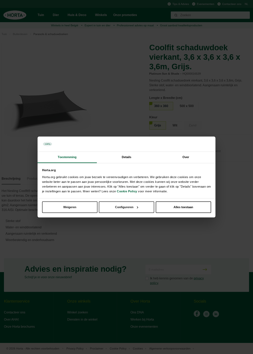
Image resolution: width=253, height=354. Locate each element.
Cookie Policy (127, 191)
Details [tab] (126, 157)
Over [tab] (185, 157)
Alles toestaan (183, 207)
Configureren (124, 207)
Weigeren (69, 207)
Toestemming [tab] (67, 157)
